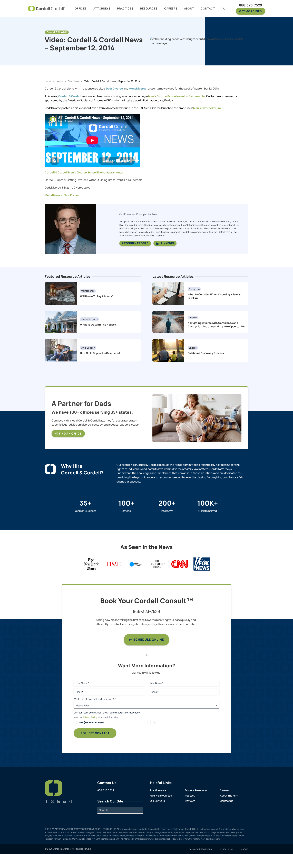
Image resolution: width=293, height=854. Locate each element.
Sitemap (244, 848)
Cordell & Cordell (69, 96)
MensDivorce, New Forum (62, 195)
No (154, 722)
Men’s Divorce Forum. (207, 108)
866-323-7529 (250, 5)
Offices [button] (81, 8)
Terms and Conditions (200, 848)
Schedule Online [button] (148, 639)
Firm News (73, 81)
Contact (208, 8)
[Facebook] (46, 801)
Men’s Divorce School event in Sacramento (176, 96)
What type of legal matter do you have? (95, 699)
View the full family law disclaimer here (202, 838)
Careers (225, 790)
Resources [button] (149, 8)
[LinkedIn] (58, 801)
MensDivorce (137, 88)
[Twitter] (52, 801)
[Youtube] (64, 801)
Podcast (190, 795)
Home (48, 81)
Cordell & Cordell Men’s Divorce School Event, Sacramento (84, 172)
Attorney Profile (135, 243)
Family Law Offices (161, 795)
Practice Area (158, 790)
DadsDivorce (114, 88)
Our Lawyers (157, 801)
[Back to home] (46, 8)
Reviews (190, 801)
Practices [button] (125, 8)
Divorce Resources (196, 790)
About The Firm (229, 795)
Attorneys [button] (101, 8)
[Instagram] (70, 801)
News (59, 81)
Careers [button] (170, 8)
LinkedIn (167, 243)
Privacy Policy (90, 717)
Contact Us (226, 801)
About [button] (189, 8)
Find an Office (70, 433)
